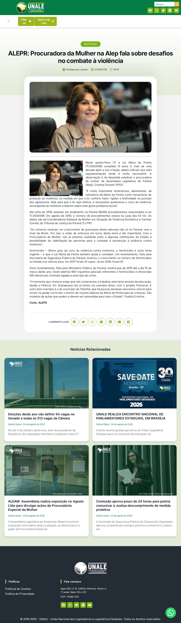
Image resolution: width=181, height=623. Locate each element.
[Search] (176, 4)
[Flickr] (170, 10)
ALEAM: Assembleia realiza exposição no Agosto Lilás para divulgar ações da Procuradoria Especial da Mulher (46, 505)
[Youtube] (176, 10)
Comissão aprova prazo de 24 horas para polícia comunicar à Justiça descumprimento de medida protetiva (133, 505)
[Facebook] (150, 10)
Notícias (90, 44)
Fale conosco (72, 581)
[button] (8, 21)
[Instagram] (157, 10)
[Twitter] (163, 10)
